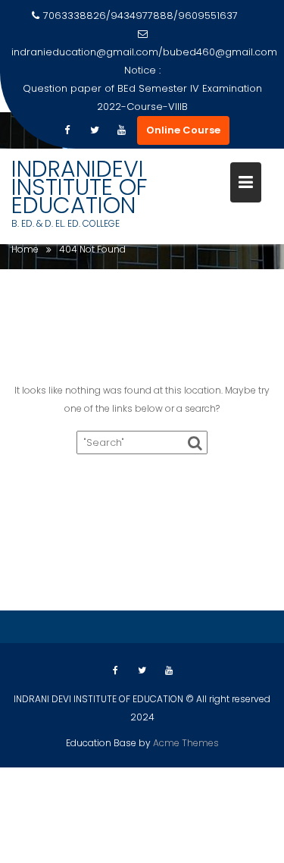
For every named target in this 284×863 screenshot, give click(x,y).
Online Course (183, 130)
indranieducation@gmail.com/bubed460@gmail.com (144, 52)
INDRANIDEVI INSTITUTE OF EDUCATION (79, 186)
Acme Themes (186, 742)
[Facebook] (67, 130)
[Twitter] (95, 130)
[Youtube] (122, 130)
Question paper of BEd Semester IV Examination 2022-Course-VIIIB (142, 97)
